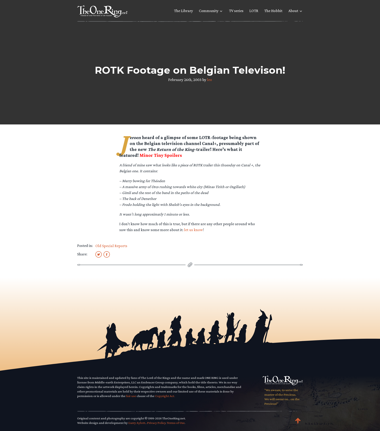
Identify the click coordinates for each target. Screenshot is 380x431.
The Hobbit (273, 10)
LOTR (253, 10)
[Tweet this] (98, 254)
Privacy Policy (156, 423)
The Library (183, 10)
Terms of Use (176, 423)
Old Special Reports (111, 246)
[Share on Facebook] (107, 254)
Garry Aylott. (137, 423)
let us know (193, 230)
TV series (236, 10)
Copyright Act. (165, 396)
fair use (131, 396)
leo (209, 79)
